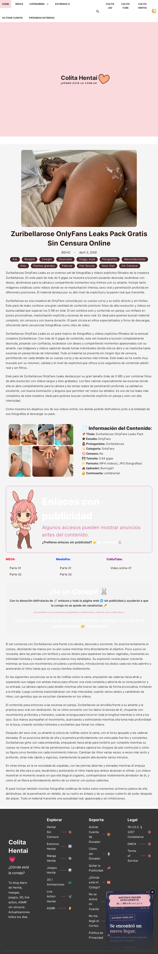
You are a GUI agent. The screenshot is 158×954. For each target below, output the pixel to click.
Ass (15, 259)
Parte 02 (15, 574)
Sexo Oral (108, 265)
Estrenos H (62, 3)
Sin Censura (130, 265)
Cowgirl (47, 259)
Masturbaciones (134, 259)
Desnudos (65, 259)
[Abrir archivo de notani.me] (130, 922)
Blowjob (29, 259)
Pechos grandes (44, 265)
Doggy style (87, 259)
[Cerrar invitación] (152, 892)
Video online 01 (120, 568)
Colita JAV (110, 5)
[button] (15, 434)
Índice (19, 3)
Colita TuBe (125, 5)
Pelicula (67, 265)
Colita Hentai (142, 5)
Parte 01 (15, 568)
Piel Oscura (87, 265)
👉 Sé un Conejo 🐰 (107, 542)
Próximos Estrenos (42, 17)
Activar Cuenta (12, 17)
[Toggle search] (97, 11)
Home (5, 3)
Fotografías (109, 259)
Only (23, 265)
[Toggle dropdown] (47, 4)
